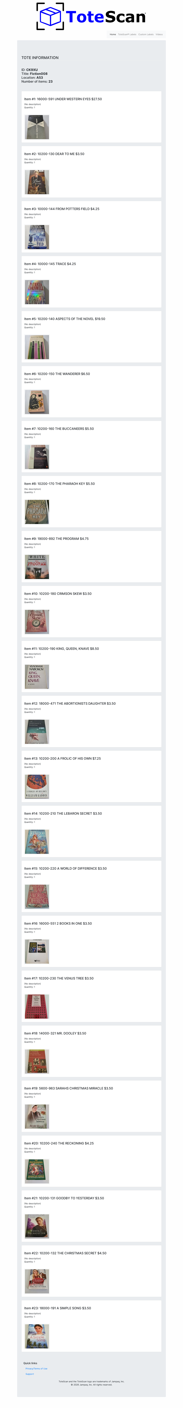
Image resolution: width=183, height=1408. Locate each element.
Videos (159, 34)
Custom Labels (146, 34)
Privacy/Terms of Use (36, 1368)
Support (30, 1374)
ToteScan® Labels (127, 34)
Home (113, 34)
